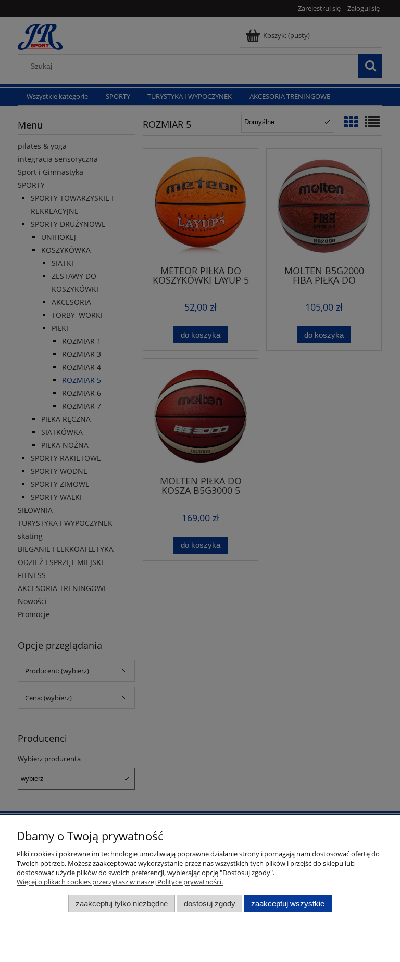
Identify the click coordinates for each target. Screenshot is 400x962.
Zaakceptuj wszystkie (287, 903)
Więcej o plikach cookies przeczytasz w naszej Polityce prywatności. (120, 882)
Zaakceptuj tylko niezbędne (122, 903)
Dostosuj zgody (209, 903)
